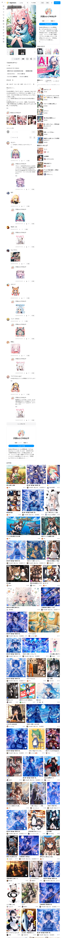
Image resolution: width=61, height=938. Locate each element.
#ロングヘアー (27, 84)
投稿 (47, 2)
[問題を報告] (24, 161)
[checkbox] (11, 137)
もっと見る (55, 81)
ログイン (57, 2)
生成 (42, 2)
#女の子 (11, 84)
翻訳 (7, 108)
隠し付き (14, 137)
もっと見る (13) (21, 424)
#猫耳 (21, 84)
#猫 (7, 84)
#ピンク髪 (16, 84)
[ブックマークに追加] (27, 58)
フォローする (21, 446)
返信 (28, 160)
